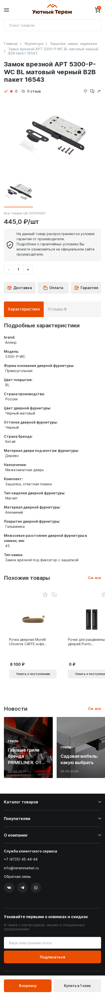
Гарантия (89, 287)
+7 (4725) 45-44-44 (21, 859)
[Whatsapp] (36, 887)
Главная (11, 44)
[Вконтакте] (9, 887)
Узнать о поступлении (33, 674)
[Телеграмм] (22, 887)
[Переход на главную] (52, 10)
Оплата (56, 287)
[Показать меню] (6, 10)
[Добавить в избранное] (45, 594)
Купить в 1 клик (77, 986)
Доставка (22, 287)
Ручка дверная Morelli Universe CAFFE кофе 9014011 (27, 641)
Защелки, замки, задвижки (73, 44)
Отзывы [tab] (57, 309)
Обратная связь (17, 877)
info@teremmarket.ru (21, 868)
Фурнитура (33, 44)
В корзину (28, 986)
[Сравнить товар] (54, 594)
